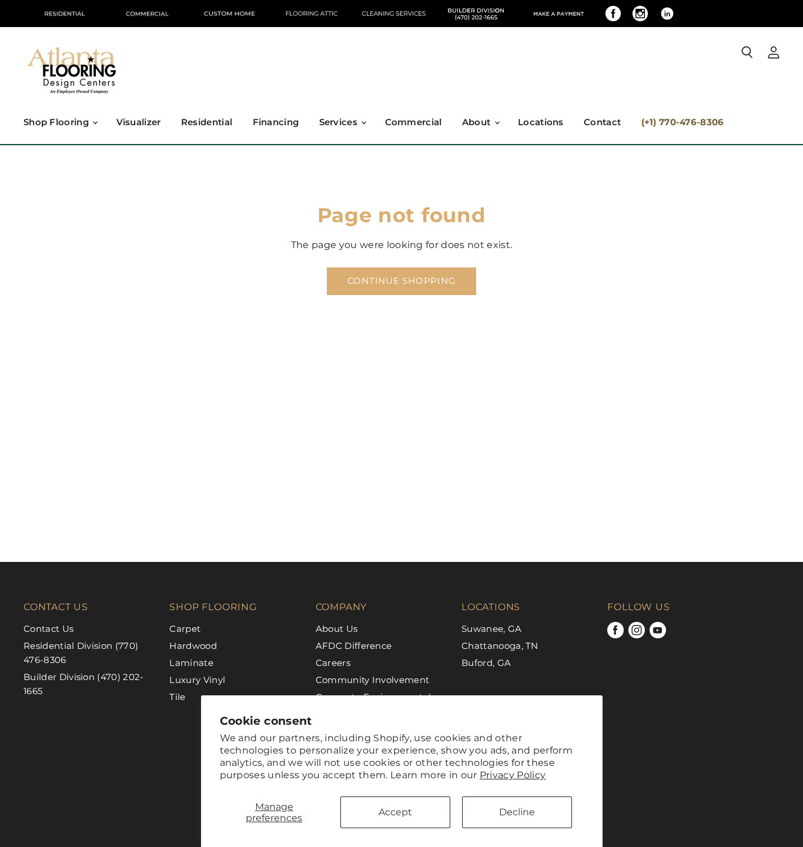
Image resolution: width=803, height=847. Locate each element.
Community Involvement (373, 679)
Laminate (191, 662)
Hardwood (193, 645)
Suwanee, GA (491, 628)
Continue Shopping (401, 281)
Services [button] (339, 122)
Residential (206, 122)
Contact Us (48, 628)
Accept (395, 812)
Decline (517, 812)
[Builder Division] (476, 13)
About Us (337, 628)
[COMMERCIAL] (147, 13)
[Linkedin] (667, 13)
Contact (602, 122)
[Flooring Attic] (311, 13)
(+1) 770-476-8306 (682, 122)
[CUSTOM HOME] (229, 13)
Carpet (184, 628)
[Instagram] (640, 13)
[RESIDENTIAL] (65, 13)
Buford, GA (486, 662)
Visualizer (138, 122)
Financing (276, 122)
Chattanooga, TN (499, 645)
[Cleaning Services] (394, 13)
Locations (541, 122)
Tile (177, 696)
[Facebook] (613, 13)
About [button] (477, 122)
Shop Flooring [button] (57, 122)
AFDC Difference (354, 645)
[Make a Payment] (558, 13)
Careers (333, 662)
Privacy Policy (513, 775)
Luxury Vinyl (197, 679)
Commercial (413, 122)
